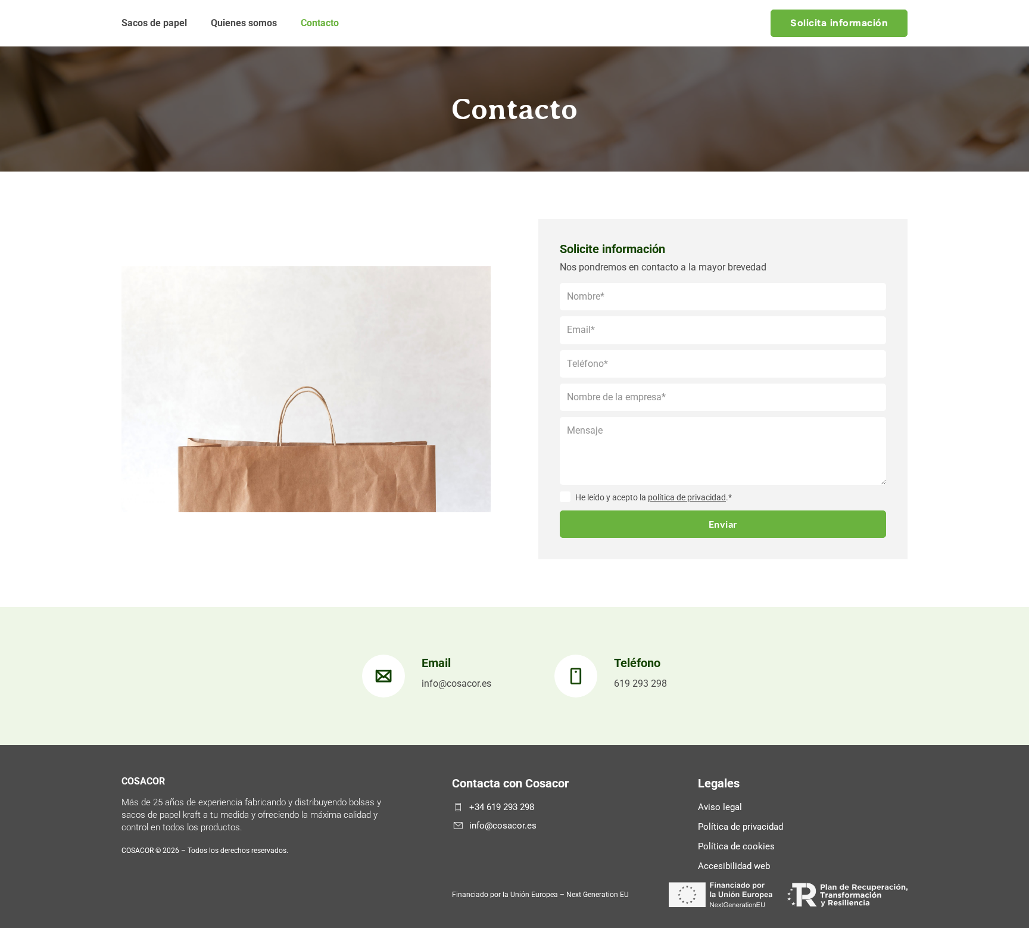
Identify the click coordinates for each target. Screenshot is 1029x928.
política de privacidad (687, 497)
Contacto (320, 23)
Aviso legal (720, 807)
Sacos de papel (154, 23)
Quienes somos (244, 23)
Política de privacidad (740, 826)
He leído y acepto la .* (653, 497)
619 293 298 (640, 683)
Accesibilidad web (734, 866)
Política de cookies (736, 846)
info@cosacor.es (456, 683)
